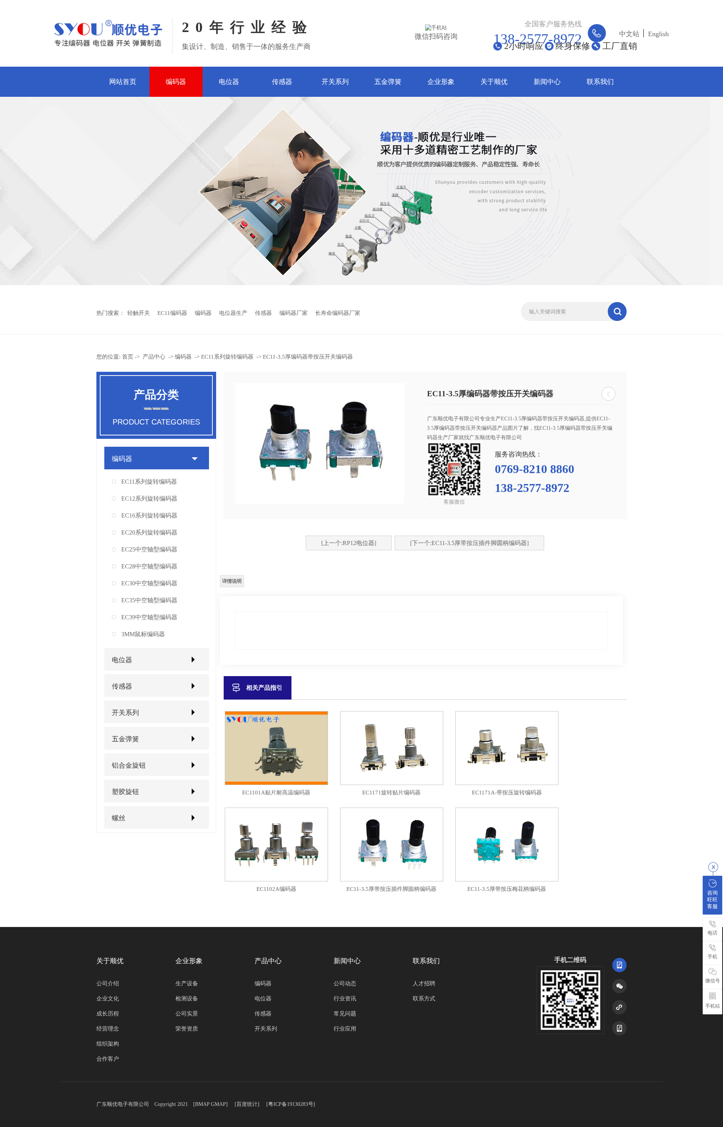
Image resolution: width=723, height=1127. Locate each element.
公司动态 (345, 983)
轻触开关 (138, 313)
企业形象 (441, 82)
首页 (127, 357)
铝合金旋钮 (129, 765)
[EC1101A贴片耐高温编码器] (276, 783)
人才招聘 (424, 983)
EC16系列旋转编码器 (149, 515)
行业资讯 (345, 999)
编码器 (176, 82)
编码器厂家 (293, 313)
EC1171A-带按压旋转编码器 (507, 793)
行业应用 (345, 1029)
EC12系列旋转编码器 (149, 498)
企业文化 (107, 999)
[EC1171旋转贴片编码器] (391, 783)
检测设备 (186, 999)
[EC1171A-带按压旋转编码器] (506, 783)
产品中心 (154, 357)
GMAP (218, 1104)
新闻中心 (547, 82)
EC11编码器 (172, 313)
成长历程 (107, 1014)
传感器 (282, 82)
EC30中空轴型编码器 (149, 583)
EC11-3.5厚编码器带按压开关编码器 (308, 357)
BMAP (202, 1104)
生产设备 (186, 983)
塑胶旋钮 (125, 792)
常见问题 (345, 1014)
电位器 (229, 82)
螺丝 (118, 818)
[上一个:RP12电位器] (348, 543)
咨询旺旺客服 (712, 899)
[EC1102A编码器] (276, 880)
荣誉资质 (186, 1029)
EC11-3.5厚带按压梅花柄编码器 (506, 889)
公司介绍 (107, 983)
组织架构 (107, 1044)
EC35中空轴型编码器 (149, 600)
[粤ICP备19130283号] (290, 1104)
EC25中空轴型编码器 (149, 549)
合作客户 (107, 1059)
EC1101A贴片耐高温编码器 (276, 793)
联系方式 (424, 999)
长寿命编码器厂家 (337, 313)
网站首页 (122, 82)
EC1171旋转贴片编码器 (391, 793)
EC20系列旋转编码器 (149, 532)
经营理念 (107, 1029)
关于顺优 (494, 82)
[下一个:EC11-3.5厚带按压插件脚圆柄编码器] (469, 543)
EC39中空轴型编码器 (149, 617)
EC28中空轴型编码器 (149, 566)
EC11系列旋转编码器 (227, 357)
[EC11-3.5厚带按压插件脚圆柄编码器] (391, 880)
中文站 (629, 34)
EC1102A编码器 (276, 889)
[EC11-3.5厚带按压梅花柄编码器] (506, 880)
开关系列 (335, 82)
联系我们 (600, 82)
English (658, 34)
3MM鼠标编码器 (143, 634)
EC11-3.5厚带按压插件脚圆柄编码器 (391, 889)
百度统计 (247, 1104)
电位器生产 (233, 313)
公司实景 (186, 1014)
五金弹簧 (387, 82)
